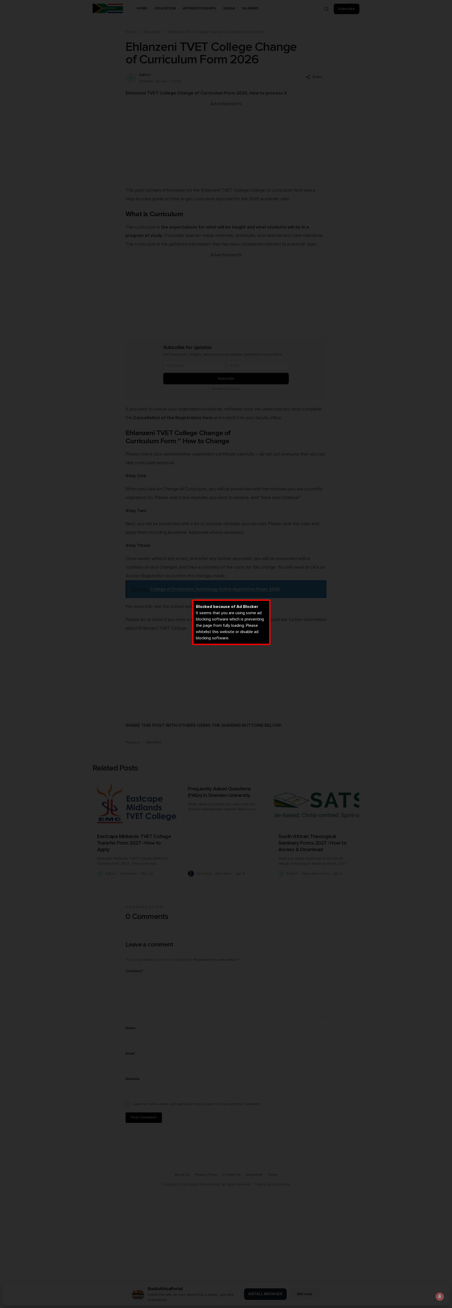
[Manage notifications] (440, 1296)
